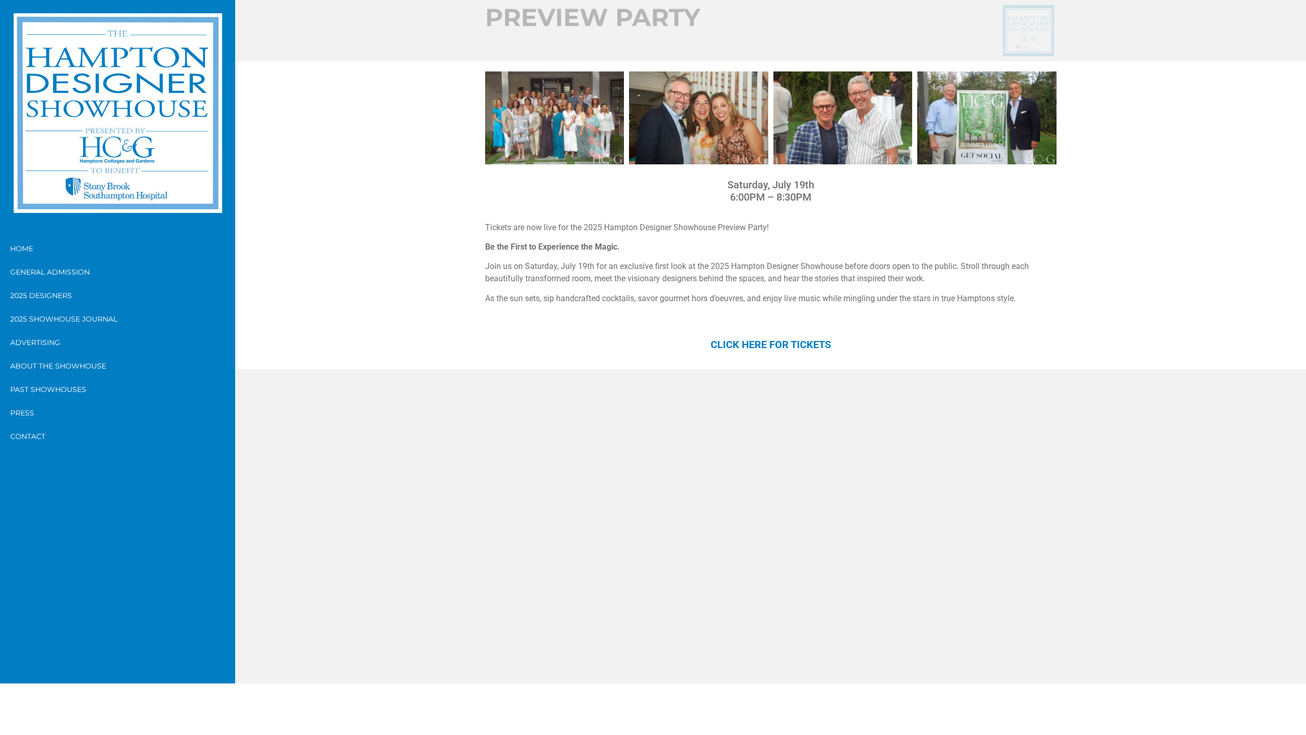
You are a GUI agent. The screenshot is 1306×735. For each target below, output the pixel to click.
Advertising (35, 342)
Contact (27, 436)
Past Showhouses (48, 389)
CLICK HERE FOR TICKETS (771, 344)
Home (21, 248)
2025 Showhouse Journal (63, 319)
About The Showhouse (58, 366)
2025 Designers (41, 295)
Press (22, 413)
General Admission (50, 272)
